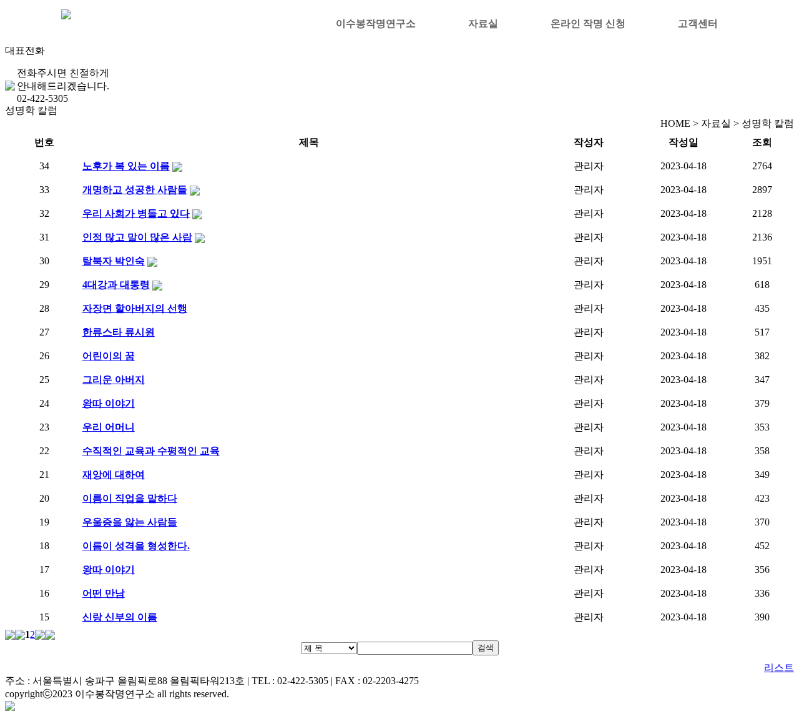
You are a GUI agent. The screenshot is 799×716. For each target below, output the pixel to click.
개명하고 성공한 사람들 (134, 189)
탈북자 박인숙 (113, 261)
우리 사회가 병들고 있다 (136, 213)
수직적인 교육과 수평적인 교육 (151, 450)
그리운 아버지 (113, 379)
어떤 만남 (103, 593)
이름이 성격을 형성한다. (136, 545)
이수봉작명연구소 (376, 23)
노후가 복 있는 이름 (126, 166)
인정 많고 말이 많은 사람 (137, 237)
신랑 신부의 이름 (119, 617)
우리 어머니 (108, 427)
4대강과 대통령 (116, 284)
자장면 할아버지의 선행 (134, 308)
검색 (486, 647)
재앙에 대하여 (113, 474)
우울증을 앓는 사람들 (129, 522)
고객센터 (698, 23)
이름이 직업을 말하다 (129, 498)
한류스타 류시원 (118, 332)
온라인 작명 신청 (588, 23)
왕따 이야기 (108, 403)
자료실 (483, 23)
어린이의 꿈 (108, 356)
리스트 (779, 667)
